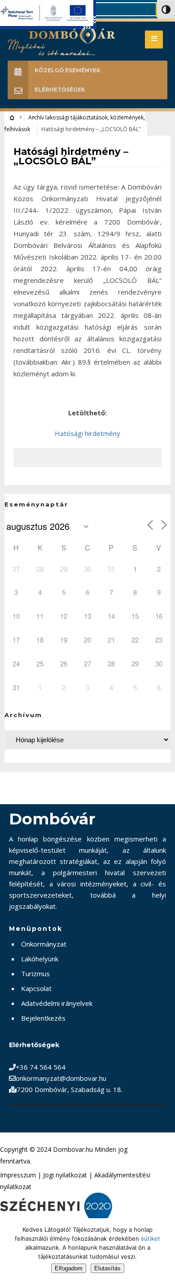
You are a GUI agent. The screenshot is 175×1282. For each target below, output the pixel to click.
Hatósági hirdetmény (87, 433)
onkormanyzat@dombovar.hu (61, 1078)
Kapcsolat (36, 988)
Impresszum (18, 1175)
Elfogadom (69, 1268)
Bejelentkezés (43, 1017)
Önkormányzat (43, 943)
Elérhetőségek (60, 89)
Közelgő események (68, 70)
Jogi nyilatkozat (65, 1175)
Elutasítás (107, 1268)
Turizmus (35, 973)
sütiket (150, 1238)
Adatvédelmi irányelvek (56, 1003)
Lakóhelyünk (39, 958)
